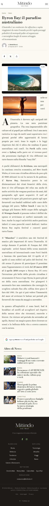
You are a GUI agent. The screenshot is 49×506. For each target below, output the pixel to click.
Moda (13, 448)
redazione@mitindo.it (24, 479)
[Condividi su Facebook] (4, 56)
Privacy (31, 494)
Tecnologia (36, 448)
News (10, 13)
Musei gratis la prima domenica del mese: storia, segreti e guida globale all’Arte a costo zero (29, 388)
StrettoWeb (10, 471)
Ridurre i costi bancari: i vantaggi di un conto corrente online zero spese (30, 360)
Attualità (36, 452)
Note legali (23, 494)
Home (4, 13)
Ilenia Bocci (14, 44)
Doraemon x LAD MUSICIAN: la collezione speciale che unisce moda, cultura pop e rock (30, 374)
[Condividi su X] (10, 56)
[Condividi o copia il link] (16, 56)
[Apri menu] (47, 4)
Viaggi (36, 455)
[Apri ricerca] (2, 4)
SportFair (39, 471)
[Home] (25, 4)
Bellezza (13, 452)
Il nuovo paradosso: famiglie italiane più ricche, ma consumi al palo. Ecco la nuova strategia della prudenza (30, 403)
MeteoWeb (21, 471)
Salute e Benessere (13, 463)
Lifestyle (13, 459)
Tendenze (12, 455)
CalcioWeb (30, 471)
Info (17, 494)
